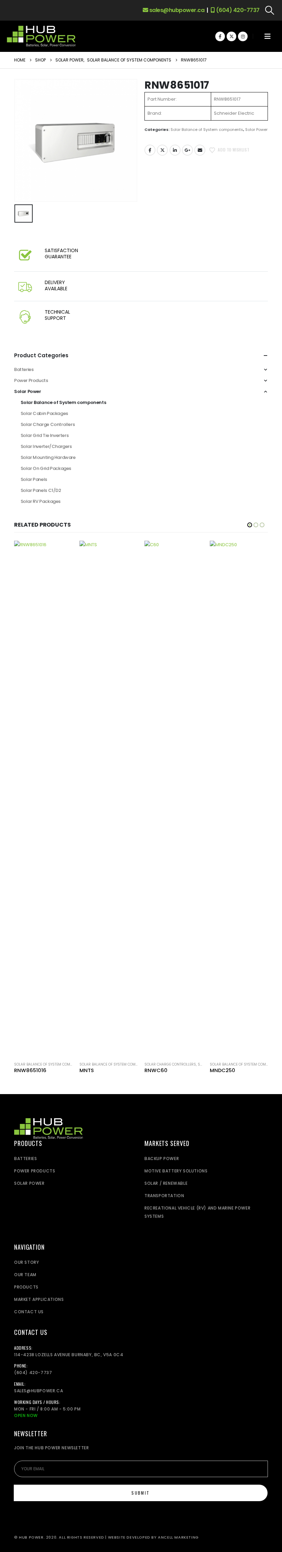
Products (26, 1287)
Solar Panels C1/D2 (41, 490)
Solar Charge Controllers (48, 424)
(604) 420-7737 (237, 10)
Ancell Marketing (178, 1537)
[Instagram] (243, 36)
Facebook (149, 150)
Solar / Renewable (165, 1183)
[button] (269, 10)
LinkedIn (175, 150)
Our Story (26, 1262)
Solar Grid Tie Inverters (45, 435)
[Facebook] (220, 36)
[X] (231, 36)
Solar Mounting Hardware (48, 457)
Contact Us (29, 1312)
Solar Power (256, 129)
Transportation (164, 1196)
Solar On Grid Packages (46, 468)
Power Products (31, 380)
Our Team (25, 1275)
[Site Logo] (41, 36)
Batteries (24, 369)
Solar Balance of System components (207, 129)
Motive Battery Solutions (175, 1171)
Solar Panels (34, 479)
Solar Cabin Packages (44, 413)
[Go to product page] (43, 798)
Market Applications (39, 1299)
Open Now (26, 1415)
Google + (187, 150)
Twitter (162, 150)
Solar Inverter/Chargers (46, 446)
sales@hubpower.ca (176, 10)
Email (199, 150)
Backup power (161, 1158)
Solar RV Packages (41, 501)
